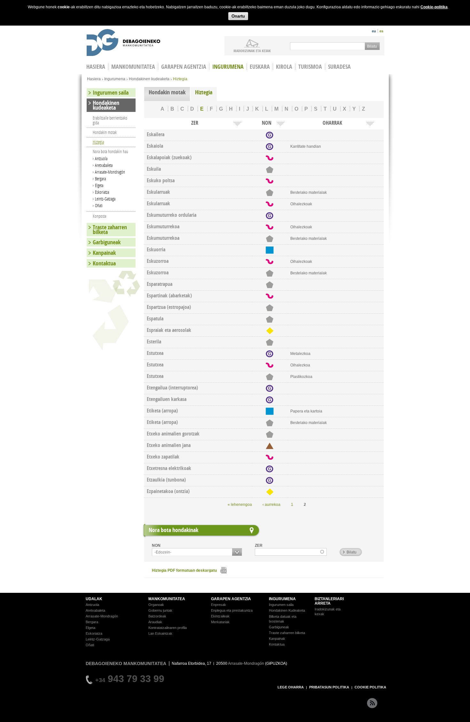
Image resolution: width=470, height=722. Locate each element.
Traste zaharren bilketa (110, 229)
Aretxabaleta (104, 165)
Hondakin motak (167, 92)
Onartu (238, 16)
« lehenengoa (240, 504)
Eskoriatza (102, 192)
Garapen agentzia (183, 67)
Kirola (284, 67)
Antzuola (101, 158)
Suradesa (339, 67)
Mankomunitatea (133, 67)
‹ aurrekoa (271, 504)
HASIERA (95, 67)
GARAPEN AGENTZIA (231, 599)
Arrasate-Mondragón (110, 172)
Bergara (100, 179)
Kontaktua (104, 263)
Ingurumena (228, 67)
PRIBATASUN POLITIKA (329, 687)
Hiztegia (203, 92)
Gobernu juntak (160, 610)
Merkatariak (220, 622)
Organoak (156, 605)
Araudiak (155, 622)
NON (156, 545)
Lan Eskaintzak (160, 633)
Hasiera (94, 79)
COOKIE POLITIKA (370, 687)
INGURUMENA (282, 599)
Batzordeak (157, 616)
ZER (258, 545)
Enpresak (218, 605)
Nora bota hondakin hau (110, 151)
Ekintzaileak (220, 616)
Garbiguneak (107, 242)
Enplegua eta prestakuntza (232, 610)
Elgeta (99, 185)
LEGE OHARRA (291, 687)
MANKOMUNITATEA (166, 599)
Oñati (99, 205)
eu (374, 31)
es (381, 31)
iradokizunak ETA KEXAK (252, 50)
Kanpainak (104, 253)
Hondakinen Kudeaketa (287, 610)
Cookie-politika (434, 7)
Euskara (260, 67)
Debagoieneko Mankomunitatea (123, 43)
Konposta (99, 216)
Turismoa (310, 67)
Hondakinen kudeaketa (149, 79)
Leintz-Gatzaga (105, 199)
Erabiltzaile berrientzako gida (110, 120)
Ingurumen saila (111, 93)
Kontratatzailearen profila (167, 628)
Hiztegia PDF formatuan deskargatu (184, 570)
